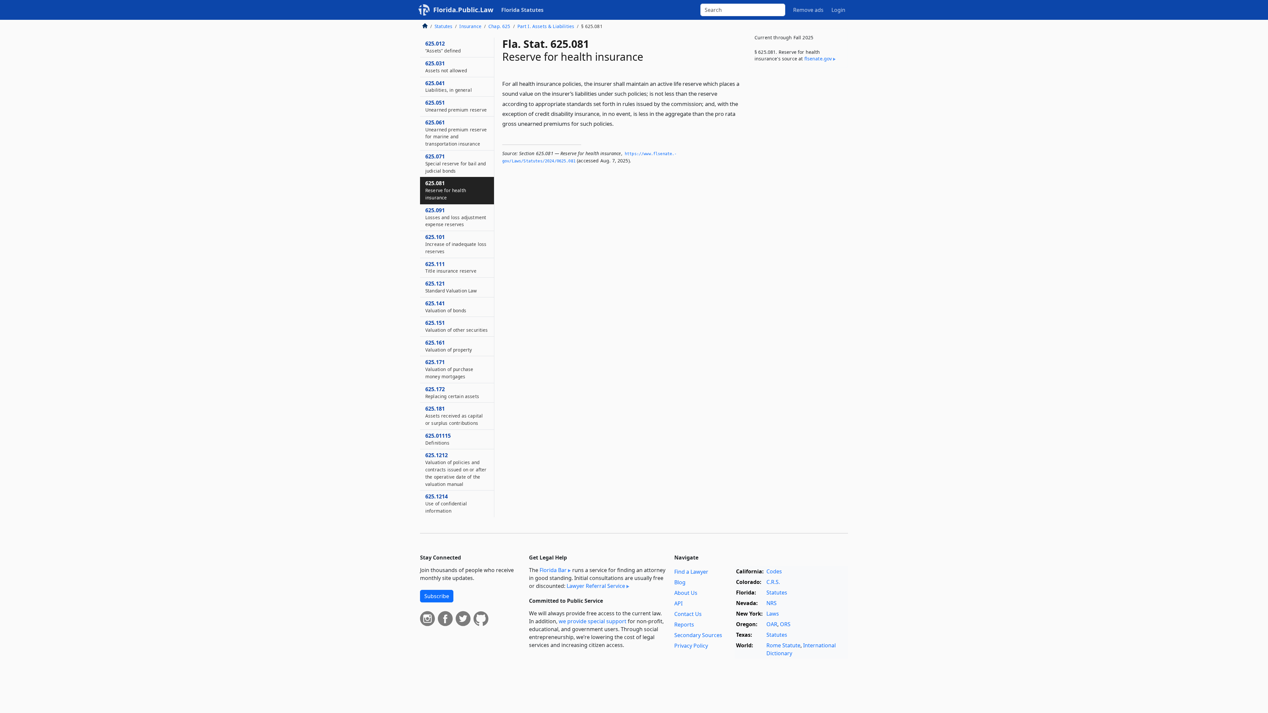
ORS (785, 624)
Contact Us (688, 614)
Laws (772, 613)
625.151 (456, 326)
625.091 (455, 217)
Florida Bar (553, 570)
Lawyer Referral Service (596, 586)
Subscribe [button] (436, 596)
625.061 (456, 133)
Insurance (470, 26)
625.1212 (455, 469)
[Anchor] (617, 123)
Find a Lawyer (691, 571)
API (678, 603)
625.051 (456, 106)
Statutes (443, 26)
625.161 (448, 346)
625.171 (449, 369)
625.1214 (446, 503)
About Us (685, 592)
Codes (774, 571)
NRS (771, 603)
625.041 (448, 86)
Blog (680, 582)
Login (838, 10)
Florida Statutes (522, 10)
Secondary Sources (698, 635)
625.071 (455, 163)
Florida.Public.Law (463, 9)
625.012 (443, 47)
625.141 (445, 307)
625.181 (454, 415)
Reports (684, 624)
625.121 (451, 287)
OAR (771, 624)
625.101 (455, 244)
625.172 (452, 392)
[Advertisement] (798, 176)
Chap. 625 (499, 26)
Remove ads (808, 10)
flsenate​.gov (818, 58)
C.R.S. (773, 582)
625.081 (445, 190)
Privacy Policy (691, 645)
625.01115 (438, 439)
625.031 (446, 67)
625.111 (450, 267)
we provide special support (592, 621)
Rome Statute (783, 645)
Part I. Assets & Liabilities (545, 26)
